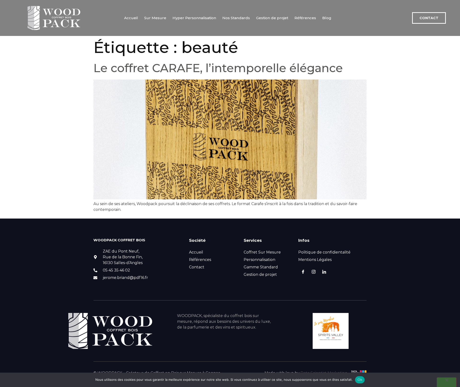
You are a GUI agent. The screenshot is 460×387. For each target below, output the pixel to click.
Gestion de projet (272, 18)
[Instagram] (313, 272)
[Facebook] (303, 272)
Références (305, 18)
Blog (326, 18)
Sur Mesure (155, 18)
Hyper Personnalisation (194, 18)
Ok (359, 379)
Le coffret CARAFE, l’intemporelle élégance (218, 68)
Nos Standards (236, 18)
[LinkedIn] (324, 272)
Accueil (131, 18)
